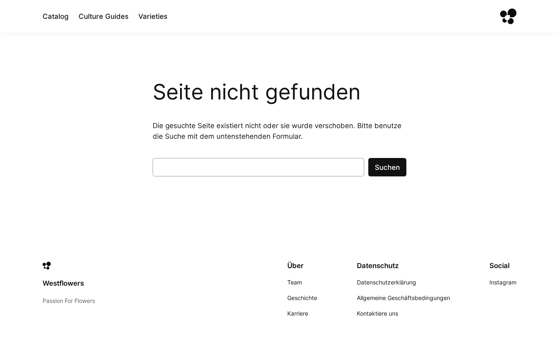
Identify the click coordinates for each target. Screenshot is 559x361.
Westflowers (63, 283)
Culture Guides (103, 16)
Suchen (387, 167)
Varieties (152, 16)
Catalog (56, 16)
